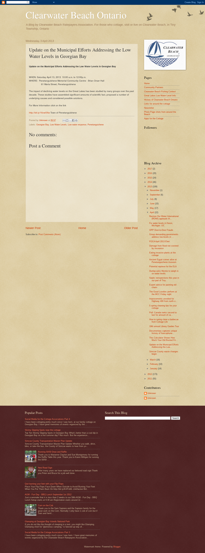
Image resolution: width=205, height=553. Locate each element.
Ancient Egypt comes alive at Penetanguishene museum (163, 260)
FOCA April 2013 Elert (159, 241)
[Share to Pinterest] (76, 120)
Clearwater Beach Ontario (76, 14)
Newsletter (149, 108)
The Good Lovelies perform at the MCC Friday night (163, 292)
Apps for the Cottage (153, 118)
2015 (150, 178)
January (154, 368)
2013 (150, 186)
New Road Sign (45, 468)
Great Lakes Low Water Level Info (160, 95)
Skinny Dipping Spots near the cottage (43, 430)
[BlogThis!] (67, 120)
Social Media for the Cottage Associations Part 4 (47, 419)
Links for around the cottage (157, 104)
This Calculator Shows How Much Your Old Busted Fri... (163, 339)
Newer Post (33, 228)
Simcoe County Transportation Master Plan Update (48, 441)
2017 (150, 169)
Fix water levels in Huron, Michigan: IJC (161, 224)
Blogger (116, 546)
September (155, 195)
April (152, 212)
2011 (150, 378)
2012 (150, 374)
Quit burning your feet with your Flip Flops (44, 484)
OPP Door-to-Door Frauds (161, 230)
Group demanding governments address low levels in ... (163, 235)
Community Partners (153, 87)
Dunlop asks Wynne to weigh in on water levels (163, 272)
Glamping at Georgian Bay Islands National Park (47, 521)
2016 (150, 173)
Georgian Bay (42, 124)
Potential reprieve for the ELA (163, 266)
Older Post (131, 228)
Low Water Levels (58, 124)
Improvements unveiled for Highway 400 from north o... (163, 300)
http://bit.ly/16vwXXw (39, 112)
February (154, 364)
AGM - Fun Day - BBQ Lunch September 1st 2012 (48, 494)
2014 (150, 182)
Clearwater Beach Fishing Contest (160, 91)
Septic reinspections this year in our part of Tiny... (164, 279)
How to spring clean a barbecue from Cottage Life (163, 320)
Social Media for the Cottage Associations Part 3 (47, 532)
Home (82, 228)
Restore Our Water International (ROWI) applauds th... (164, 217)
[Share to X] (70, 120)
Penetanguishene (96, 124)
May (152, 208)
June (152, 203)
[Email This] (64, 120)
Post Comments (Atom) (50, 234)
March (153, 360)
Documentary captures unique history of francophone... (163, 332)
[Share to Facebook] (73, 120)
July (152, 199)
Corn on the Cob (45, 505)
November (155, 190)
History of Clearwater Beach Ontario (160, 100)
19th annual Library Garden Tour (164, 326)
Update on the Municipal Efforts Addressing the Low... (164, 345)
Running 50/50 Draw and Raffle (52, 452)
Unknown (151, 393)
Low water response (77, 124)
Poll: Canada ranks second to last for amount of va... (163, 313)
